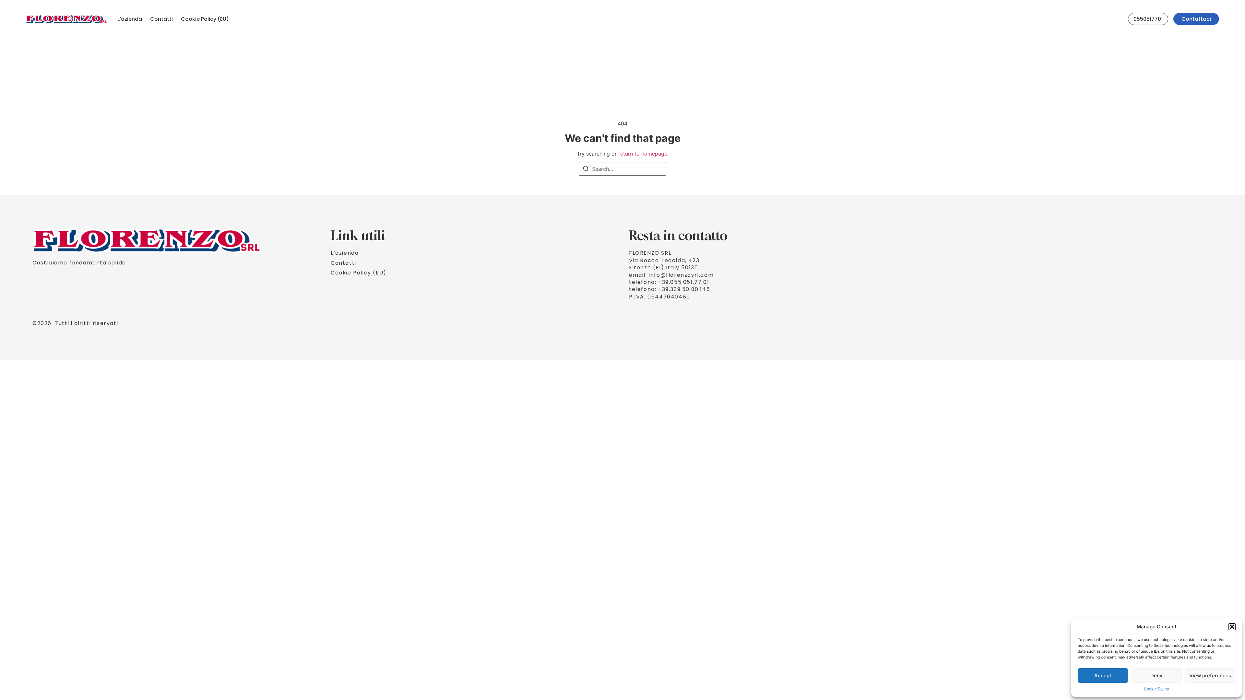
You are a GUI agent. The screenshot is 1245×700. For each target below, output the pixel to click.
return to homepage (642, 153)
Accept (1102, 675)
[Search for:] (622, 169)
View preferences (1210, 675)
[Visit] (1120, 19)
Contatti (161, 19)
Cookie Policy (1156, 688)
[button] (1232, 627)
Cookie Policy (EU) (205, 19)
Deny (1156, 675)
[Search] (585, 169)
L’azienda (129, 19)
